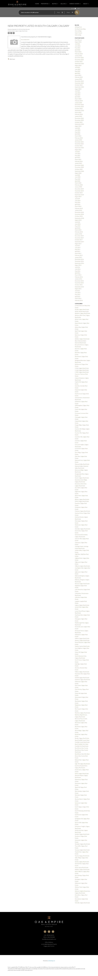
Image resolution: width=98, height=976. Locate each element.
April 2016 (77, 273)
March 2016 (78, 275)
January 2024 (78, 102)
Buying (54, 3)
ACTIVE (72, 8)
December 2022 (79, 118)
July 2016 (77, 267)
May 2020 (77, 179)
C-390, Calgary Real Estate (82, 372)
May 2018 (77, 226)
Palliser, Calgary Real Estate (82, 671)
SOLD (78, 8)
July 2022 (77, 128)
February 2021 (79, 161)
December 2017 (79, 235)
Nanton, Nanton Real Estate (82, 646)
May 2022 (77, 132)
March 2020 (78, 183)
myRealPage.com (51, 960)
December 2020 (79, 165)
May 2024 (77, 94)
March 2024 (78, 98)
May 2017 (77, 249)
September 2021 (79, 147)
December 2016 (79, 259)
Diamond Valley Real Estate (82, 464)
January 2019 (78, 210)
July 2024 (77, 91)
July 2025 (77, 67)
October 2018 (78, 216)
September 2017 (79, 241)
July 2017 (77, 245)
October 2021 (78, 145)
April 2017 (77, 251)
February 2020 (79, 185)
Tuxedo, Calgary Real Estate (82, 855)
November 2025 (79, 59)
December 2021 (79, 142)
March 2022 (78, 136)
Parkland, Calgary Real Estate (82, 679)
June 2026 (77, 46)
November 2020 (79, 167)
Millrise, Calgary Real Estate (82, 638)
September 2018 (79, 218)
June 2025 (77, 69)
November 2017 (79, 237)
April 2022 (77, 134)
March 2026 (78, 51)
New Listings (78, 31)
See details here (25, 39)
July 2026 (77, 44)
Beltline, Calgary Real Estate (82, 339)
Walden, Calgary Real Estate (82, 869)
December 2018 (79, 212)
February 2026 (79, 53)
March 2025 (78, 75)
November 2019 (79, 190)
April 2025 (77, 73)
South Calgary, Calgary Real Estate (19, 31)
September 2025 (79, 63)
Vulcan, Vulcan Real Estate (81, 867)
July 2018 (77, 222)
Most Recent (78, 40)
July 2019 (77, 198)
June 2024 (77, 93)
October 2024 (78, 85)
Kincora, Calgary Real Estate (82, 583)
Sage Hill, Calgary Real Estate (82, 763)
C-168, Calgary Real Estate (82, 370)
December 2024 (79, 81)
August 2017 (78, 243)
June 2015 (77, 292)
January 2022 (78, 140)
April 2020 (77, 181)
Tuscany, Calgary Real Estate (82, 850)
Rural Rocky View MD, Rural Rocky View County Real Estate (82, 756)
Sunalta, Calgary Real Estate (82, 834)
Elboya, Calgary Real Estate (82, 499)
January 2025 (78, 79)
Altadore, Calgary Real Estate (82, 313)
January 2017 (78, 257)
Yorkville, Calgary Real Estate (82, 902)
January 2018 (78, 234)
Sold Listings (78, 35)
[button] (45, 931)
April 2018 (77, 228)
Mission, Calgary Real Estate (82, 640)
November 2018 (79, 214)
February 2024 (79, 100)
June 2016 (77, 269)
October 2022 (78, 122)
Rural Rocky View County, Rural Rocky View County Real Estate (81, 750)
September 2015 (79, 286)
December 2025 (79, 57)
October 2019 (78, 192)
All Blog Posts (78, 27)
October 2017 (78, 239)
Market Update (74, 3)
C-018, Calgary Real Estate (82, 368)
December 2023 (79, 104)
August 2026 (78, 42)
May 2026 (77, 48)
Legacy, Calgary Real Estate (82, 605)
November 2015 (79, 282)
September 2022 (79, 124)
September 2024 (79, 87)
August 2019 (78, 196)
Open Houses (78, 33)
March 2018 (78, 230)
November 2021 (79, 143)
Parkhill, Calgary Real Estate (82, 677)
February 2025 (79, 77)
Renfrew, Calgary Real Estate (82, 713)
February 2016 (79, 277)
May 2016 (77, 271)
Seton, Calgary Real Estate (82, 773)
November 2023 (79, 106)
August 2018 (78, 220)
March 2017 (78, 253)
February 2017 (79, 255)
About (85, 3)
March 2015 (78, 298)
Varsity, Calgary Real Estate (82, 861)
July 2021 (77, 151)
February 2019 (79, 208)
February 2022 (79, 138)
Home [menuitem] (37, 3)
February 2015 (79, 300)
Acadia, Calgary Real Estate (82, 309)
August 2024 (78, 89)
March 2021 (78, 159)
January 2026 (78, 55)
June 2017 (77, 247)
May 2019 (77, 202)
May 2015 (77, 294)
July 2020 (77, 175)
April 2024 (77, 96)
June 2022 (77, 130)
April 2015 (77, 296)
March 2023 (78, 112)
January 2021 (78, 163)
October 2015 (78, 284)
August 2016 (78, 265)
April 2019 (77, 204)
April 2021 (77, 157)
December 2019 (79, 189)
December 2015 (79, 281)
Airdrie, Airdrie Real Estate (82, 311)
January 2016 (78, 279)
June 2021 (77, 153)
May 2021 (77, 155)
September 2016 (79, 263)
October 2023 (78, 108)
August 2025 (78, 65)
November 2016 (79, 261)
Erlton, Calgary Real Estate (82, 501)
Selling (63, 3)
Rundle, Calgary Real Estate (82, 738)
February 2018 (79, 232)
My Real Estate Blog (80, 29)
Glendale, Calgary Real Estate (82, 529)
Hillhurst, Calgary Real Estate (82, 566)
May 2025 (77, 71)
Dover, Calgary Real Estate (82, 478)
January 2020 (78, 187)
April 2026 (77, 49)
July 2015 (77, 290)
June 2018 (77, 224)
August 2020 (78, 173)
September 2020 (79, 171)
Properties (44, 3)
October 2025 (78, 61)
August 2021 (78, 149)
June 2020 (77, 177)
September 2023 (79, 110)
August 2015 (78, 288)
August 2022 (78, 126)
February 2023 (79, 114)
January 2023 (78, 116)
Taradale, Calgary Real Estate (82, 844)
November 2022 (79, 120)
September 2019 (79, 194)
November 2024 (79, 83)
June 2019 (77, 200)
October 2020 (78, 169)
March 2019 (78, 206)
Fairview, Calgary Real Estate (82, 511)
